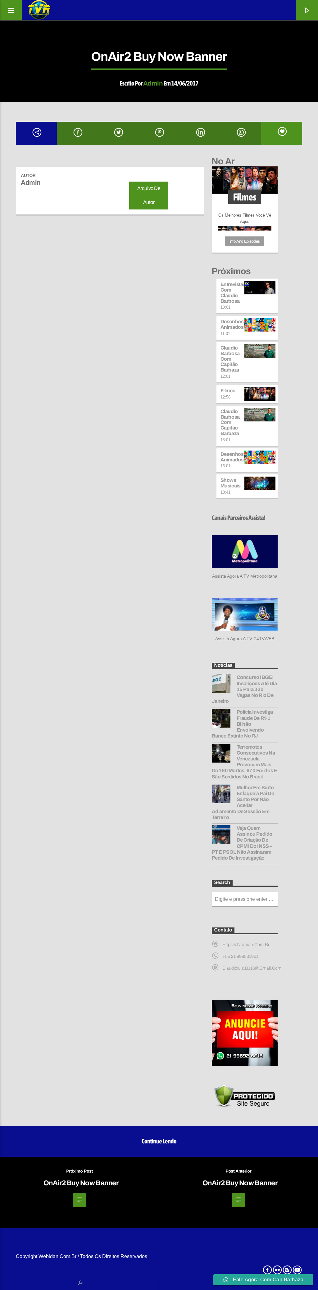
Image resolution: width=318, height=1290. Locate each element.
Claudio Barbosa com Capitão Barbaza (230, 358)
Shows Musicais (230, 483)
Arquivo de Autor (149, 195)
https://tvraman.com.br (245, 944)
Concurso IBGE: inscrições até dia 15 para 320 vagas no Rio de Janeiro (244, 689)
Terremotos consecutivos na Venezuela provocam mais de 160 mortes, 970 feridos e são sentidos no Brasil (244, 761)
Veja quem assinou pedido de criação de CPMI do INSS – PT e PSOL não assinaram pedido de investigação (242, 843)
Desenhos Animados (232, 324)
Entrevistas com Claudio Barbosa (233, 292)
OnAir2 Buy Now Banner (81, 1183)
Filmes (227, 390)
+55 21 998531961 (240, 956)
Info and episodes (244, 241)
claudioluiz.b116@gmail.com (251, 968)
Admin (153, 83)
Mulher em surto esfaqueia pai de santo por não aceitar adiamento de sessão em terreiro (243, 802)
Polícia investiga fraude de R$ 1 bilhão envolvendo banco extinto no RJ (242, 723)
